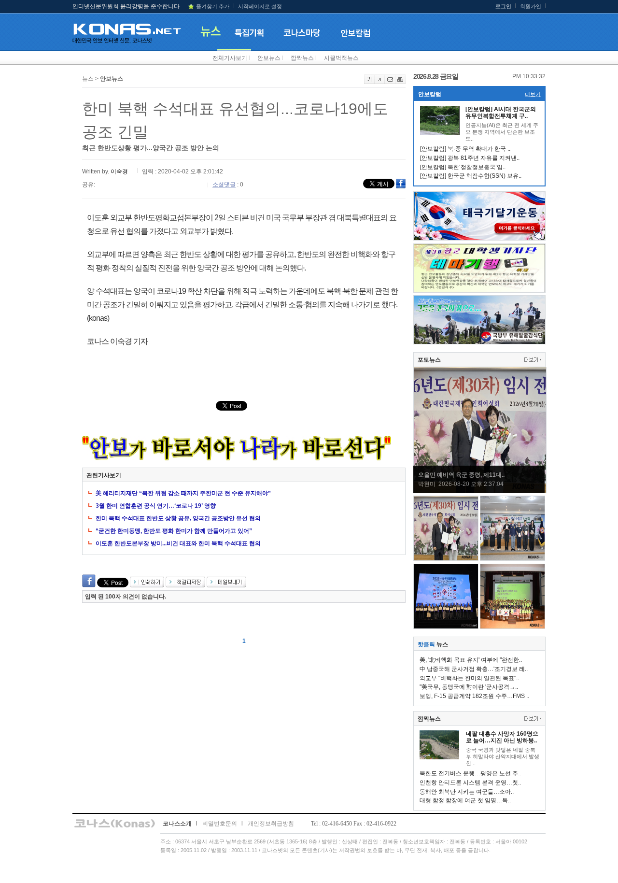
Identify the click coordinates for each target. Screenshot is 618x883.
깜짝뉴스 (302, 58)
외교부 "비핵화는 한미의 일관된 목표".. (469, 678)
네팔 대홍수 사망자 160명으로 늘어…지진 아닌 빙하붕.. (502, 737)
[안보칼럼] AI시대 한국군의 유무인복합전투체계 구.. (500, 112)
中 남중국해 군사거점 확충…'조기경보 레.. (474, 669)
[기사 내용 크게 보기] (369, 82)
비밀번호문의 (219, 823)
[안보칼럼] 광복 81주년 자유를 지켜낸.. (470, 158)
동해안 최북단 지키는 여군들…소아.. (467, 791)
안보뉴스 (269, 58)
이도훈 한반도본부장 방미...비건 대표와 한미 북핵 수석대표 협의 (178, 543)
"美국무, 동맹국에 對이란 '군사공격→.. (469, 687)
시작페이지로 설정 (260, 6)
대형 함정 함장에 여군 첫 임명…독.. (465, 800)
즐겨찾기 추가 (212, 6)
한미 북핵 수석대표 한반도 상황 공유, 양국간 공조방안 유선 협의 (178, 518)
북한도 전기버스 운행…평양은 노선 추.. (470, 773)
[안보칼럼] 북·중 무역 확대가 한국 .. (465, 148)
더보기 (533, 94)
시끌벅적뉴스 (341, 58)
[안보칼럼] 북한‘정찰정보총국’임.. (463, 167)
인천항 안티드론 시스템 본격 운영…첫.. (470, 782)
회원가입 (530, 6)
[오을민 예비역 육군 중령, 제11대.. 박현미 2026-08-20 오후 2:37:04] (480, 491)
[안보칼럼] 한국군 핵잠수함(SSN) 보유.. (470, 175)
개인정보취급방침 (271, 823)
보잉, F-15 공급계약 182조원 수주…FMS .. (474, 696)
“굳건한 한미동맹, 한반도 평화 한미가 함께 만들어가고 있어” (174, 530)
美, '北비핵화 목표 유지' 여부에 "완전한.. (471, 659)
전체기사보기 (229, 58)
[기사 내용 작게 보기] (380, 82)
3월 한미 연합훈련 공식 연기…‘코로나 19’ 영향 (156, 505)
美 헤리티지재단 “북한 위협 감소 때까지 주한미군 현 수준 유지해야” (183, 493)
